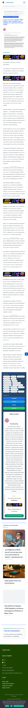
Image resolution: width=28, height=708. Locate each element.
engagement (5, 219)
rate (14, 92)
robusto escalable (14, 389)
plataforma (21, 109)
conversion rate (6, 378)
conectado (19, 634)
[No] (26, 703)
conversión (20, 178)
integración (6, 148)
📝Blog (3, 662)
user (23, 101)
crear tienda (13, 378)
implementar (13, 157)
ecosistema (22, 85)
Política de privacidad (18, 705)
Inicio (5, 11)
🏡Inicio (4, 659)
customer (16, 90)
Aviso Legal (5, 681)
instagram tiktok (14, 387)
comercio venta (6, 376)
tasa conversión (14, 391)
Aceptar (7, 705)
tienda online (21, 391)
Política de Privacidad (8, 683)
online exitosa (21, 387)
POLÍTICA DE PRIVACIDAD (8, 670)
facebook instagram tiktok (17, 385)
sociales (4, 118)
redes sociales (6, 389)
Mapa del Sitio (6, 687)
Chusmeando (9, 2)
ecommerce (5, 111)
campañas (8, 161)
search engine (6, 391)
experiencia (5, 96)
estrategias (19, 157)
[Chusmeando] (3, 2)
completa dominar (21, 376)
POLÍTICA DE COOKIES (7, 667)
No (11, 705)
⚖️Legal (4, 665)
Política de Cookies (7, 685)
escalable (19, 87)
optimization (16, 135)
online (14, 83)
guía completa (6, 387)
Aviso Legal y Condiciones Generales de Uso (12, 673)
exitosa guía (14, 380)
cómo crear (13, 376)
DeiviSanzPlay (6, 64)
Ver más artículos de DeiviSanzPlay (14, 515)
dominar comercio (7, 380)
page (23, 243)
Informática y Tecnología (12, 11)
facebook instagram (7, 385)
